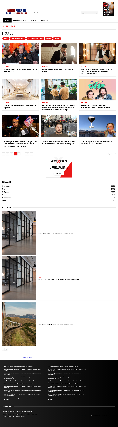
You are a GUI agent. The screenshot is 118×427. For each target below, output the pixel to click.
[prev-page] (3, 153)
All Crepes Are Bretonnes (35, 38)
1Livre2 (6, 38)
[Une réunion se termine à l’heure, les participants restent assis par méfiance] (19, 278)
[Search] (96, 12)
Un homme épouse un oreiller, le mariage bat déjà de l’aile (18, 366)
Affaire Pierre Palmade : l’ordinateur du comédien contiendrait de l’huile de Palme (95, 106)
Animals (48, 38)
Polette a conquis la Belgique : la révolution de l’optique (20, 106)
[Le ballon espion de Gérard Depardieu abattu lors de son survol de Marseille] (97, 126)
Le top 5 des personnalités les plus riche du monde (57, 70)
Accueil (5, 26)
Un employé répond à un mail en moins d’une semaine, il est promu (55, 234)
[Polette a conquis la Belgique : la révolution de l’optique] (20, 90)
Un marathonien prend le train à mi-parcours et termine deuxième (55, 325)
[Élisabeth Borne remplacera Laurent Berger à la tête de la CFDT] (20, 53)
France (6, 66)
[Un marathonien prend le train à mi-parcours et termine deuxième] (19, 324)
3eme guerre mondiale (18, 38)
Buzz (106, 5)
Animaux (57, 38)
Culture (84, 102)
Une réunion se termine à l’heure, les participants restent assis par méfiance (58, 279)
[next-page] (31, 153)
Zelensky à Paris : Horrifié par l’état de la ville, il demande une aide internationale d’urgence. (58, 142)
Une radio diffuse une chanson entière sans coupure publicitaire (108, 11)
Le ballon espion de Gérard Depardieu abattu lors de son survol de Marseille (96, 142)
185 (27, 154)
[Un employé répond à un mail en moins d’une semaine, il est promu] (19, 233)
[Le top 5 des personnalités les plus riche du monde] (59, 53)
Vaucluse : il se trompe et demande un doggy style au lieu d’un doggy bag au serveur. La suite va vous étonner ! (96, 71)
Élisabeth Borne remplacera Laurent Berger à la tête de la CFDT (20, 70)
